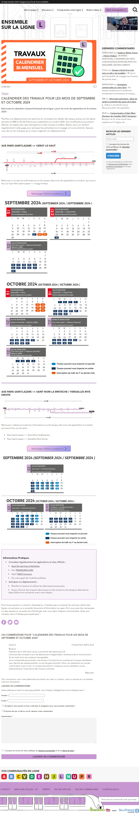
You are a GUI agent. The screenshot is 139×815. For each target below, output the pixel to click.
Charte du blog (111, 789)
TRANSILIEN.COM (24, 570)
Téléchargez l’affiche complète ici (47, 193)
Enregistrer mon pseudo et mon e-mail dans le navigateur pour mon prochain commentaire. (40, 706)
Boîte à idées (92, 10)
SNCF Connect (24, 574)
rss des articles (62, 789)
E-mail (4, 701)
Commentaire (7, 716)
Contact (5, 789)
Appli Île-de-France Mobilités (25, 566)
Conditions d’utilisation (114, 166)
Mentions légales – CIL (26, 789)
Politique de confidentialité (118, 164)
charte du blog (68, 750)
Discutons (47, 10)
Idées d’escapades (115, 10)
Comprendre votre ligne (69, 10)
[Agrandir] (93, 153)
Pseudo (4, 695)
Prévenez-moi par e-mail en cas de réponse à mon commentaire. (28, 711)
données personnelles (46, 750)
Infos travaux (30, 10)
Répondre (89, 672)
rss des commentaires (86, 789)
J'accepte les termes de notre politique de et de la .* (40, 750)
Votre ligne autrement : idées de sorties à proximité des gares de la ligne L (119, 102)
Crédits (46, 789)
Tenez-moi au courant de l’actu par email (118, 799)
